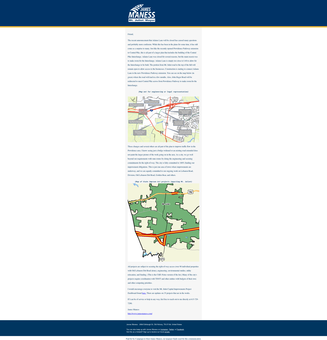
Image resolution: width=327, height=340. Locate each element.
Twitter (171, 329)
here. (144, 293)
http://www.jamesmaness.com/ (140, 313)
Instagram (164, 329)
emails (167, 332)
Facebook (180, 329)
